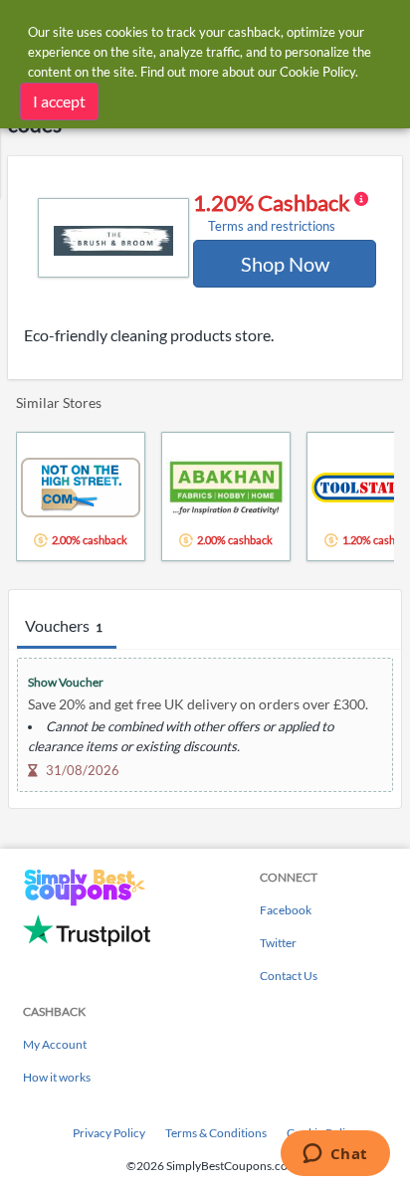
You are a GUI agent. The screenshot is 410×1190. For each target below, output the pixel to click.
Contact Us (288, 975)
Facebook (285, 909)
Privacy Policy (109, 1132)
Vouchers (63, 625)
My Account (55, 1044)
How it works (57, 1077)
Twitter (278, 942)
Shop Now (285, 264)
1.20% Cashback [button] (273, 212)
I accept (59, 101)
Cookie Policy (317, 72)
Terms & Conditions (216, 1132)
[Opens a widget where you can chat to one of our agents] (335, 1155)
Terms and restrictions (271, 226)
